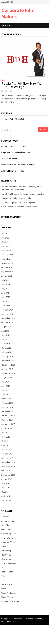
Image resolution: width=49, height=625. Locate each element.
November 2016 (8, 466)
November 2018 (8, 364)
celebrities (5, 529)
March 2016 (6, 500)
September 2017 (8, 424)
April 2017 (5, 445)
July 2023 (5, 233)
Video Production (8, 593)
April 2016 (5, 496)
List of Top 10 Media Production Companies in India (23, 194)
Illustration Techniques (11, 158)
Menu (7, 25)
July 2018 (5, 381)
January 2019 (7, 356)
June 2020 (5, 297)
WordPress (5, 621)
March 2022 (6, 246)
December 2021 (8, 259)
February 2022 (7, 250)
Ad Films (5, 516)
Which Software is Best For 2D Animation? (19, 206)
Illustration (6, 559)
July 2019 (5, 331)
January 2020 (7, 314)
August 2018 (6, 377)
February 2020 (7, 309)
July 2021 (5, 280)
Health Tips (6, 554)
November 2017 (8, 415)
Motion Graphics (8, 571)
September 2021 (8, 271)
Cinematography (8, 533)
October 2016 (7, 470)
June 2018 (5, 386)
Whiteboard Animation (11, 601)
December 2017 (8, 411)
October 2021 (7, 267)
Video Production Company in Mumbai (17, 164)
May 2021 (5, 288)
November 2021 (8, 263)
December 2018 (8, 360)
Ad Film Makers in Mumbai (12, 170)
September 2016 (8, 475)
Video (3, 80)
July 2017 (5, 432)
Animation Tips (7, 521)
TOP (3, 580)
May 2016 (5, 492)
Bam (15, 621)
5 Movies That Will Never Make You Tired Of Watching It (21, 85)
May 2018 (5, 390)
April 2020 (5, 305)
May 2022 (5, 242)
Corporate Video (8, 542)
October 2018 (7, 369)
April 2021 (5, 292)
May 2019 (5, 339)
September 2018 (8, 373)
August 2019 (6, 326)
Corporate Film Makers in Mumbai (15, 152)
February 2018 (7, 403)
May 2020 (5, 301)
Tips (3, 576)
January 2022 (7, 254)
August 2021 (6, 276)
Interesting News (8, 563)
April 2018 (5, 394)
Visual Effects (7, 597)
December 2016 (8, 462)
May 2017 (5, 441)
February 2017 (7, 453)
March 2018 (6, 398)
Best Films (5, 525)
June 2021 (5, 284)
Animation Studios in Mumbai (13, 146)
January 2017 (7, 458)
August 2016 (6, 479)
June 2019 (5, 335)
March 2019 (6, 348)
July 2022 (5, 237)
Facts (3, 546)
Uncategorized (7, 584)
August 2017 (6, 428)
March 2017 (6, 449)
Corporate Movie (8, 538)
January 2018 (7, 407)
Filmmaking (6, 550)
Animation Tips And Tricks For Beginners (18, 202)
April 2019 (5, 343)
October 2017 (7, 420)
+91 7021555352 (17, 119)
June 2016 (5, 487)
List (3, 567)
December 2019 (8, 318)
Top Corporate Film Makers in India (16, 198)
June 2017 (5, 436)
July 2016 (5, 483)
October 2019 (7, 322)
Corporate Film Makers (18, 13)
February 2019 (7, 352)
